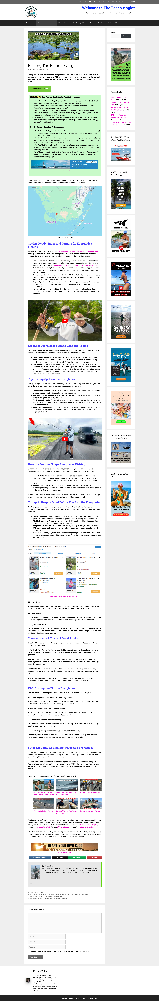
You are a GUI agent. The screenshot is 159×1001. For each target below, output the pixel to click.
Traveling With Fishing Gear (90, 792)
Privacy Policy (88, 1)
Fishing (40, 23)
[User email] (31, 884)
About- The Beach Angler (101, 1)
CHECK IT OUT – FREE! (64, 852)
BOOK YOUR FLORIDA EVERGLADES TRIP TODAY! (64, 596)
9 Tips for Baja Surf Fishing (43, 811)
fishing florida (60, 894)
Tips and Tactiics (63, 23)
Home (112, 1)
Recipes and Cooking (115, 23)
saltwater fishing (84, 894)
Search (113, 32)
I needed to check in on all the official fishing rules (78, 251)
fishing (40, 894)
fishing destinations (49, 894)
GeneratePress (92, 998)
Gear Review (30, 23)
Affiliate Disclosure (77, 1)
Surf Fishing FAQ (130, 1)
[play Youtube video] (65, 320)
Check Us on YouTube (97, 23)
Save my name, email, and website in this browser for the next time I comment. (59, 951)
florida (76, 894)
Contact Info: (119, 1)
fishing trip (69, 894)
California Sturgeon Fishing (90, 811)
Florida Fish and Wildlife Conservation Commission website (75, 265)
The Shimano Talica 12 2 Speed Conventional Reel (46, 896)
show (46, 88)
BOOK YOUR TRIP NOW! (65, 170)
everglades (33, 894)
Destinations (51, 23)
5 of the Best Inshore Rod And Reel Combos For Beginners (48, 898)
